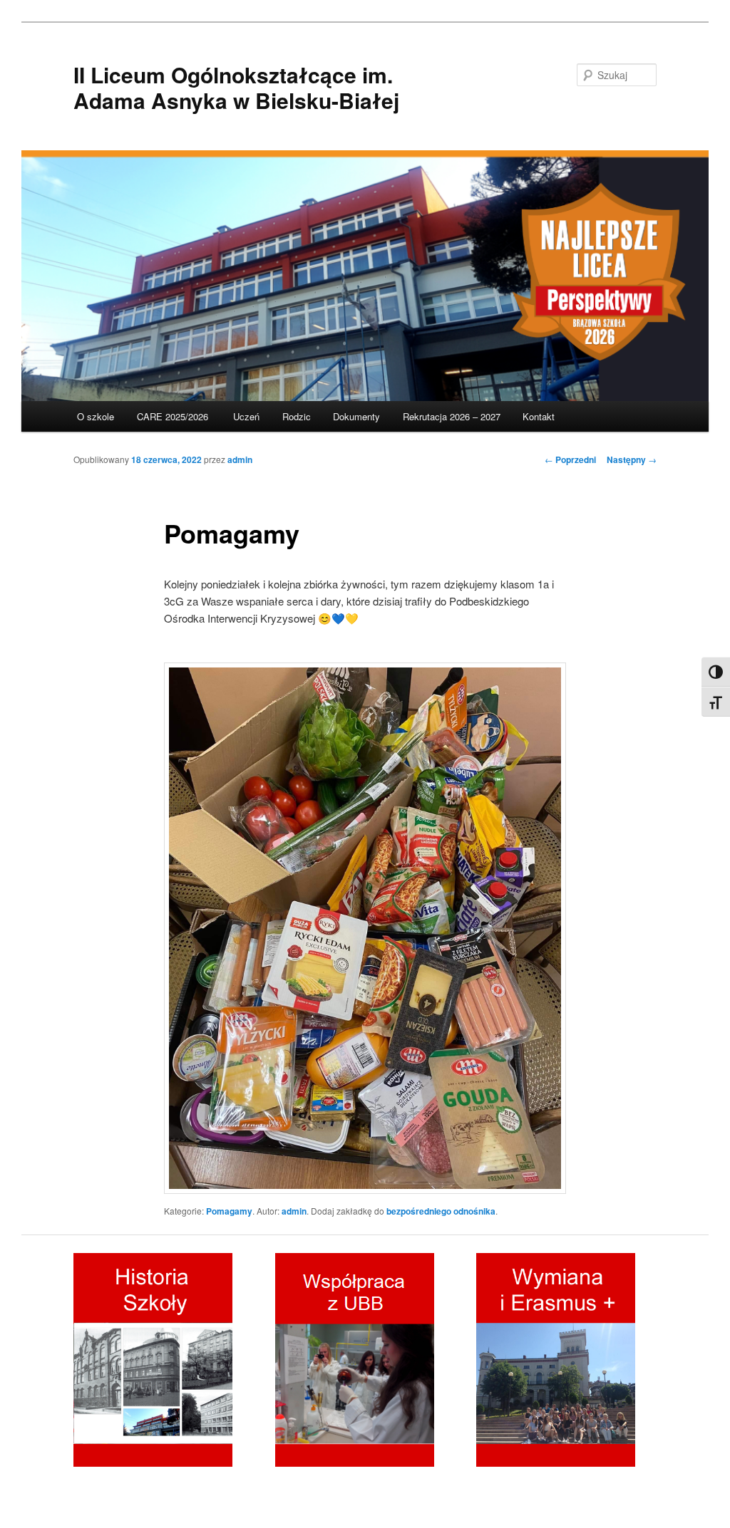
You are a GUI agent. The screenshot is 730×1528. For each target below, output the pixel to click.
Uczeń (246, 416)
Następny (632, 459)
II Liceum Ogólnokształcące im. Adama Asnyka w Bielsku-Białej (236, 87)
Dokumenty (356, 416)
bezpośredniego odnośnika (440, 1211)
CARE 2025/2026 (174, 416)
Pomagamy (229, 1211)
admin (239, 459)
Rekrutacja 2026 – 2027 (451, 416)
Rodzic (296, 416)
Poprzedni (570, 459)
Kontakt (539, 416)
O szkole (95, 416)
